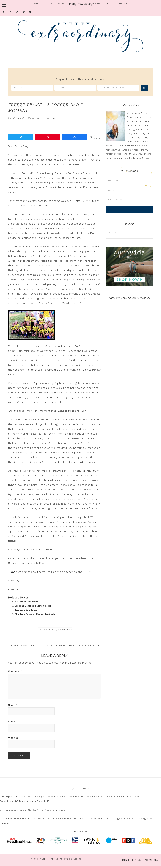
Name (12, 705)
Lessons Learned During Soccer (32, 606)
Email (12, 721)
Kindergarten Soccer (26, 610)
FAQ (103, 818)
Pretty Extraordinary (80, 36)
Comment (15, 671)
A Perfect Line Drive (26, 602)
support (4, 823)
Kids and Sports (49, 118)
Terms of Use (38, 859)
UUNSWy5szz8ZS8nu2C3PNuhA (47, 818)
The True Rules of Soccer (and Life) (35, 614)
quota (128, 796)
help (63, 810)
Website (13, 737)
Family (38, 118)
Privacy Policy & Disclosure (66, 859)
